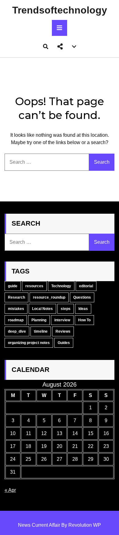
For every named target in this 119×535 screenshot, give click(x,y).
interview (62, 320)
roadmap (15, 320)
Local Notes (42, 309)
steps (65, 309)
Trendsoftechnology (59, 10)
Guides (64, 343)
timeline (41, 331)
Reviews (63, 331)
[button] (60, 46)
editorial (86, 286)
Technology (61, 286)
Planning (38, 320)
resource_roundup (49, 297)
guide (12, 286)
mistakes (16, 309)
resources (34, 286)
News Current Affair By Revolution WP (59, 525)
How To (84, 320)
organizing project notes (29, 343)
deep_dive (17, 331)
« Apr (10, 490)
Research (16, 297)
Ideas (83, 309)
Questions (82, 297)
